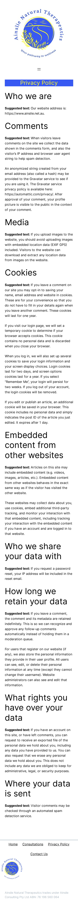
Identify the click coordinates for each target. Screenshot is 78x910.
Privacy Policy (58, 844)
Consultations (32, 844)
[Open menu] (39, 69)
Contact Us (39, 854)
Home (13, 844)
